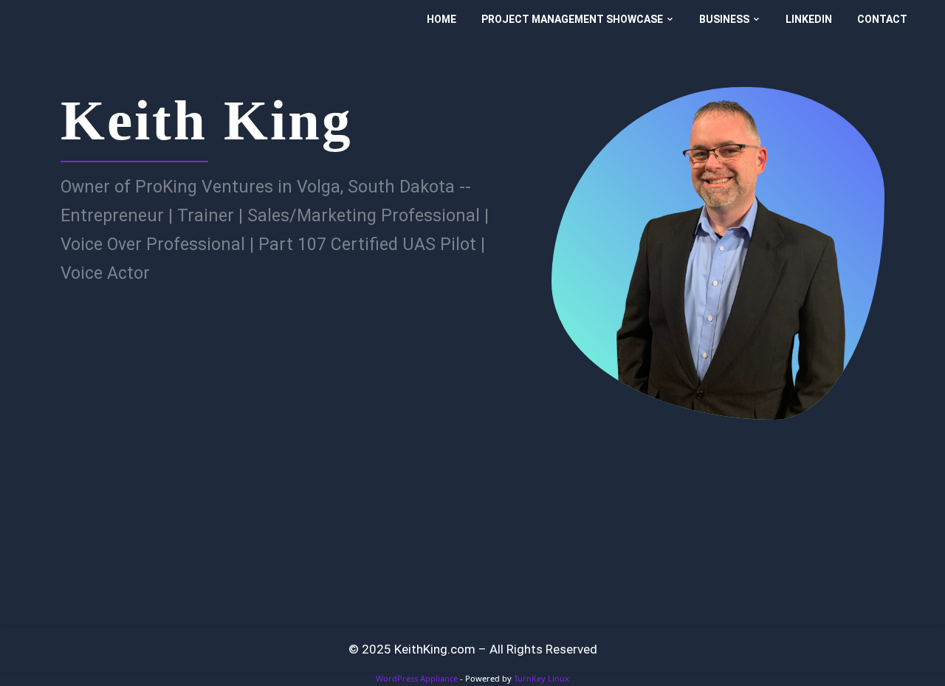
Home (441, 19)
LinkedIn (809, 19)
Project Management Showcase (572, 19)
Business (724, 19)
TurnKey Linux (541, 678)
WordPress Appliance (417, 678)
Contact (882, 19)
